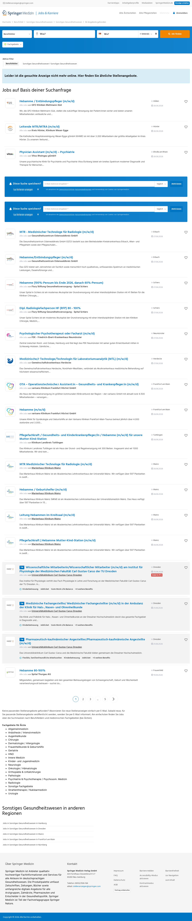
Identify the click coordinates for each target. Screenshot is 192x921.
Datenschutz (119, 880)
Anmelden (182, 13)
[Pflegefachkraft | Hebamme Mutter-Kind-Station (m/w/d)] (10, 542)
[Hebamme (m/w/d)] (10, 412)
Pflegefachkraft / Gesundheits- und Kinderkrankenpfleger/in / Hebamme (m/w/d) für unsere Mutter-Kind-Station (81, 437)
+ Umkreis (144, 34)
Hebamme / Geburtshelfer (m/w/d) (43, 490)
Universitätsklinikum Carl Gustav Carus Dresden (57, 575)
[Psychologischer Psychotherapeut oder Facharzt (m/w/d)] (10, 336)
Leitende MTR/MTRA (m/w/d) (40, 126)
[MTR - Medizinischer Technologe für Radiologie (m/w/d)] (10, 234)
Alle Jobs (23, 105)
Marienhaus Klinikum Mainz (46, 468)
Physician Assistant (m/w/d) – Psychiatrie (47, 152)
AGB (116, 885)
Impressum (118, 871)
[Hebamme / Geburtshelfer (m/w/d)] (10, 492)
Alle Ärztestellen (127, 13)
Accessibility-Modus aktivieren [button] (149, 877)
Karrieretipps (113, 3)
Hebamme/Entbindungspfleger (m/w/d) (46, 257)
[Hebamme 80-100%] (10, 673)
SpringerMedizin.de (164, 3)
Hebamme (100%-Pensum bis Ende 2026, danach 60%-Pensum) (61, 283)
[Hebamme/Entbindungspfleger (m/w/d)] (10, 259)
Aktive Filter (8, 59)
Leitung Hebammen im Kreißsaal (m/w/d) (47, 515)
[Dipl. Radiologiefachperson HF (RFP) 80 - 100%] (10, 310)
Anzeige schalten (182, 3)
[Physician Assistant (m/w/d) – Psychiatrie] (10, 154)
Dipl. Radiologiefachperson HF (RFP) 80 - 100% (50, 308)
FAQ (116, 875)
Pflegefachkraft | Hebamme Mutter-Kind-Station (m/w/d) (58, 540)
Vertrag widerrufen (122, 890)
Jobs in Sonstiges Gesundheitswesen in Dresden (24, 829)
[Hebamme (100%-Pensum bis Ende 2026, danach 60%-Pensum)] (10, 285)
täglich (159, 184)
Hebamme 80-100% (32, 671)
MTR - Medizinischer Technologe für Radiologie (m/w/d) (57, 232)
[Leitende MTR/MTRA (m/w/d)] (10, 128)
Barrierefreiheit (172, 871)
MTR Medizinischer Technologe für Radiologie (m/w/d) (56, 464)
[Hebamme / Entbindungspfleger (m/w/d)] (10, 103)
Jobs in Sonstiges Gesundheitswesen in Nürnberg (25, 845)
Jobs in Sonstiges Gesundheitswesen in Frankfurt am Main (29, 839)
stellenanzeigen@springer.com (19, 3)
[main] (96, 436)
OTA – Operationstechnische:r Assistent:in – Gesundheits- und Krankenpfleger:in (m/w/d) (79, 384)
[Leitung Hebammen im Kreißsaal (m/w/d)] (10, 517)
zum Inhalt (170, 880)
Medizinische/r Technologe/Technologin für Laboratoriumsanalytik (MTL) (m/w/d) (74, 359)
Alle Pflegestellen (148, 13)
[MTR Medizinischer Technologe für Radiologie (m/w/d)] (10, 466)
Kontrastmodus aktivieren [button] (147, 885)
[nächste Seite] (114, 699)
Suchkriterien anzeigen (23, 190)
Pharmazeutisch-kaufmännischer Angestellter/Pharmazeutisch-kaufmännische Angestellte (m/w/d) (82, 642)
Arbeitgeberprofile (130, 3)
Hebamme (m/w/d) (32, 410)
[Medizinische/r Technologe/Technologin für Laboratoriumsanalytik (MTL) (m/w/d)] (10, 361)
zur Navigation (171, 875)
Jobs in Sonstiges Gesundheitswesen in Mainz (23, 834)
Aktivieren (176, 184)
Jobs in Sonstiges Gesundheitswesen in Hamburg (25, 823)
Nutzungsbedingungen (83, 190)
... (97, 699)
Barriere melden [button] (147, 871)
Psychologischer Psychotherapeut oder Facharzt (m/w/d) (57, 334)
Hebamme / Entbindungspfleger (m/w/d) (47, 101)
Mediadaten (147, 3)
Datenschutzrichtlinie (66, 190)
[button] (156, 34)
